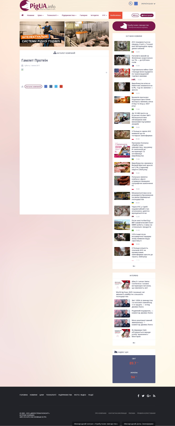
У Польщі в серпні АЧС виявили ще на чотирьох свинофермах (142, 133)
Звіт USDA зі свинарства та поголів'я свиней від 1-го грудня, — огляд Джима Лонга (142, 303)
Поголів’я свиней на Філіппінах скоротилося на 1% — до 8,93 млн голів (142, 59)
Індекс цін (123, 352)
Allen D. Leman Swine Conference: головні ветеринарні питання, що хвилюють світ (141, 284)
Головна (24, 395)
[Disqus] (64, 119)
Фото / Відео (80, 395)
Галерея (83, 15)
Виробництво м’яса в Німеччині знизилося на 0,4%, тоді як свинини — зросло (142, 86)
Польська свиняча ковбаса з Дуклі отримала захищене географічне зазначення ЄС (142, 181)
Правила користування (146, 413)
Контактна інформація (118, 413)
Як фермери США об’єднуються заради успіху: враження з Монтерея (141, 333)
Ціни (40, 15)
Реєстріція (147, 15)
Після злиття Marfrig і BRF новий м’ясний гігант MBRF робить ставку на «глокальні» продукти (142, 223)
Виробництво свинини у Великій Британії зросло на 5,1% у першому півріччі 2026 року (142, 166)
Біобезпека (115, 15)
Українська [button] (147, 3)
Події (90, 395)
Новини (30, 15)
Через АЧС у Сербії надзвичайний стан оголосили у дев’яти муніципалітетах (140, 210)
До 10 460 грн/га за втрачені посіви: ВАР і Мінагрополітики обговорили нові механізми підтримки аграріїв (141, 118)
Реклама (132, 413)
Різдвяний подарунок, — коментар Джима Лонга (142, 312)
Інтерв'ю (95, 15)
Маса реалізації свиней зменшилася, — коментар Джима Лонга (142, 322)
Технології (52, 15)
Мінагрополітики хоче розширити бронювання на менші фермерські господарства (142, 196)
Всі (134, 266)
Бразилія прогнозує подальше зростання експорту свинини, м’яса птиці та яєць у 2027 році (142, 101)
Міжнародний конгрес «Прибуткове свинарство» (96, 424)
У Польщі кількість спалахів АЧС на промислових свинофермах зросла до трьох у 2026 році (142, 252)
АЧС (104, 15)
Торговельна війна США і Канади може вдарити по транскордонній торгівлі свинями (142, 72)
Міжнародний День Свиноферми (138, 424)
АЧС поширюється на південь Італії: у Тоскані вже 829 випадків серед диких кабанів (142, 45)
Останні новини (134, 36)
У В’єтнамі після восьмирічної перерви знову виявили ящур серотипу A (141, 237)
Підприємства (68, 15)
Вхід (136, 15)
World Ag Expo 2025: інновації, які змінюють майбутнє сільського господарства (130, 294)
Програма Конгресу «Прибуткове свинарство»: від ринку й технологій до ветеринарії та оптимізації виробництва (142, 149)
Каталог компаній (65, 53)
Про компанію (100, 413)
